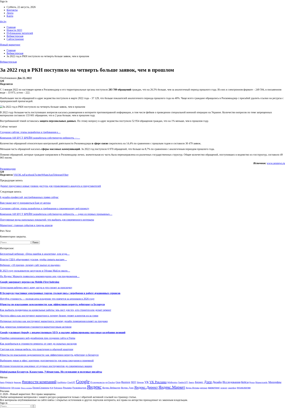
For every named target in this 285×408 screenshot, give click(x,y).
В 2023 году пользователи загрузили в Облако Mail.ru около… (35, 270)
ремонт (224, 388)
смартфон (232, 388)
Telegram (140, 382)
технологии (244, 387)
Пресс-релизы (26, 388)
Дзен (208, 382)
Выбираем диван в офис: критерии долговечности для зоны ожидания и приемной (47, 360)
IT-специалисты (97, 382)
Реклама (67, 387)
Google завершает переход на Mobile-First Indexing (29, 282)
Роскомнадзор (8, 168)
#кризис (17, 382)
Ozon (118, 382)
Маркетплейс (261, 382)
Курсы (252, 382)
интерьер (203, 388)
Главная (11, 27)
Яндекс (94, 387)
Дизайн (217, 382)
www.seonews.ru (276, 163)
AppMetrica (61, 382)
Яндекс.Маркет (171, 387)
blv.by (3, 21)
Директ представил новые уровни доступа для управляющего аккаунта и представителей (50, 186)
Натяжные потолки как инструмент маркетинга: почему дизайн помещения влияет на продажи (54, 321)
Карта (10, 16)
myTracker (110, 382)
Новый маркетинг (10, 44)
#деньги (9, 382)
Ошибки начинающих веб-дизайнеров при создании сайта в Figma (37, 338)
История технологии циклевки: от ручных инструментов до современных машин (46, 366)
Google (83, 381)
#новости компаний (39, 381)
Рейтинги (58, 388)
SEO (133, 382)
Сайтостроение (15, 39)
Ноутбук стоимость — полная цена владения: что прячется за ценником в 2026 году (47, 298)
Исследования (231, 382)
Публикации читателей (20, 33)
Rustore (125, 382)
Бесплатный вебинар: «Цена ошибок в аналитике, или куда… (35, 253)
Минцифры (274, 382)
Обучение (15, 388)
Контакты (12, 10)
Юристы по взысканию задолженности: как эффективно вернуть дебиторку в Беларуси (52, 304)
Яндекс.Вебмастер (111, 387)
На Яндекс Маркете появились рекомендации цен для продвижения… (39, 276)
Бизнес (199, 382)
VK (146, 382)
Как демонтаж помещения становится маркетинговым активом (35, 326)
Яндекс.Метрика (192, 388)
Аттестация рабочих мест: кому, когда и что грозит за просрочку (36, 287)
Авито (191, 382)
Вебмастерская (15, 36)
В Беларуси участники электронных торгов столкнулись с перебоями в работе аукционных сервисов (60, 293)
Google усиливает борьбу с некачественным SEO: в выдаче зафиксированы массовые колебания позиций (62, 332)
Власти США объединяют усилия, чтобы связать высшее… (33, 259)
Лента (10, 13)
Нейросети (5, 388)
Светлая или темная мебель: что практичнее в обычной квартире (36, 349)
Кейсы (245, 382)
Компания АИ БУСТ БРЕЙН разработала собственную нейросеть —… (40, 137)
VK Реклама (158, 382)
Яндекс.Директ (146, 387)
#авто (2, 382)
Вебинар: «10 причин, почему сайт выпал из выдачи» (30, 265)
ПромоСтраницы (40, 387)
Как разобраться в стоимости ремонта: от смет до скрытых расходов (38, 343)
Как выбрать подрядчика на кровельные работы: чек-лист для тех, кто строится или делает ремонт (55, 310)
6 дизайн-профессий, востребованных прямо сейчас (29, 197)
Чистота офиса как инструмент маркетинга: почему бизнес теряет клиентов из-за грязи (49, 315)
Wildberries (172, 382)
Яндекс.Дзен (127, 388)
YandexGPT (183, 382)
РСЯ (51, 388)
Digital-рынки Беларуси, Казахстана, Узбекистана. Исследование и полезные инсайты (51, 371)
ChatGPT (71, 382)
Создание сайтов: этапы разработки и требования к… (30, 132)
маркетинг (214, 387)
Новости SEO (14, 30)
